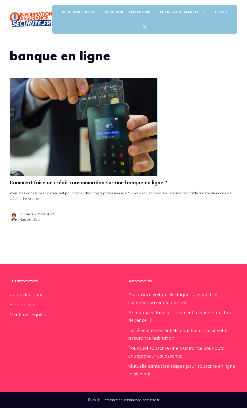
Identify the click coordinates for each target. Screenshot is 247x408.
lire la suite (30, 198)
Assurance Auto (78, 12)
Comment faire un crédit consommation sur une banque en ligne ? (88, 183)
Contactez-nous (26, 294)
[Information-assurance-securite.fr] (31, 19)
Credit (221, 12)
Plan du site (22, 304)
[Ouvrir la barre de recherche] (144, 26)
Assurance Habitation (127, 12)
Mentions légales (28, 315)
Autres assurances (179, 12)
